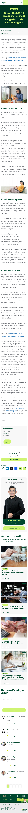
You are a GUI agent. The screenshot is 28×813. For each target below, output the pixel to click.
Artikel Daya (8, 30)
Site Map (5, 804)
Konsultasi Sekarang (14, 528)
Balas (8, 723)
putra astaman (11, 771)
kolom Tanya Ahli (18, 408)
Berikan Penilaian (14, 459)
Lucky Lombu (7, 441)
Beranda (3, 30)
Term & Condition (14, 804)
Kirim (14, 710)
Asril (8, 730)
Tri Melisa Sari (10, 716)
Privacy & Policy (23, 804)
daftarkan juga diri (11, 411)
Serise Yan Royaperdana (13, 742)
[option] (14, 16)
